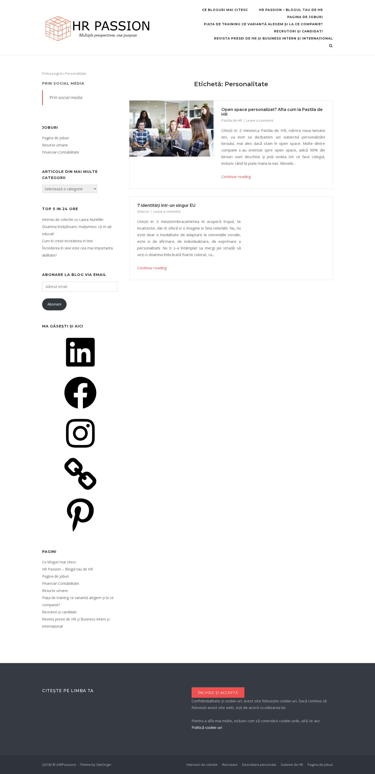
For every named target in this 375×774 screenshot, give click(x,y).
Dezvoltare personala (259, 764)
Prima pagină (52, 73)
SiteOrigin (103, 764)
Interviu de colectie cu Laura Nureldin (72, 219)
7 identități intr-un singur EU (166, 205)
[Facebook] (80, 410)
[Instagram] (80, 451)
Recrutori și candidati (298, 31)
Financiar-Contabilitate (60, 152)
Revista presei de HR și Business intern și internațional (273, 38)
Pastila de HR (231, 120)
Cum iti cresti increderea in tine (67, 240)
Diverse (143, 211)
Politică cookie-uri (207, 727)
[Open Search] (331, 46)
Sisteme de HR (292, 764)
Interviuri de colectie (202, 764)
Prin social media (63, 83)
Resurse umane (55, 145)
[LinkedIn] (80, 369)
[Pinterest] (80, 532)
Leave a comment (259, 120)
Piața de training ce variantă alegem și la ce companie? (263, 24)
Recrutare (230, 764)
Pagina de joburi (305, 17)
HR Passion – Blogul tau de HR (291, 10)
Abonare (54, 304)
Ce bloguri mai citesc (225, 10)
